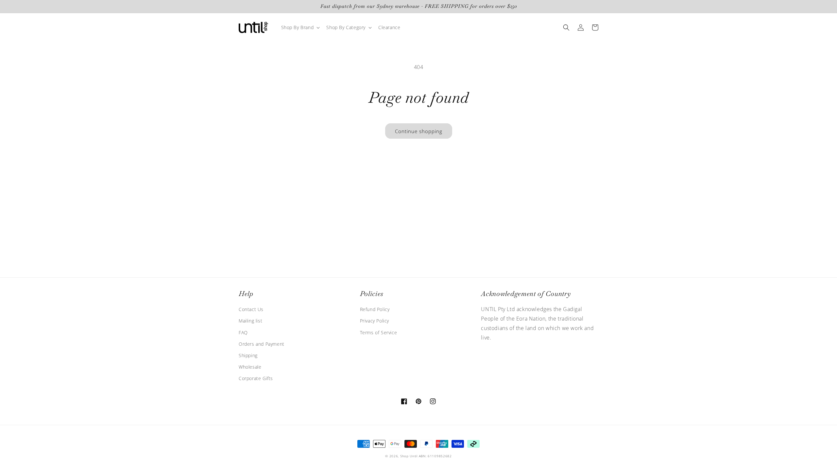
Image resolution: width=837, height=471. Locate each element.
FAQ (243, 332)
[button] (300, 27)
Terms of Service (378, 332)
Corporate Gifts (256, 378)
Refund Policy (375, 309)
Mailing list (250, 321)
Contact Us (251, 309)
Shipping (248, 355)
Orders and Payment (261, 344)
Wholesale (250, 367)
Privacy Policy (374, 321)
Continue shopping (418, 131)
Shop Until (409, 456)
